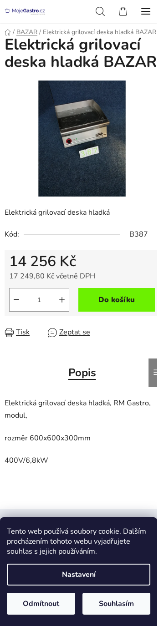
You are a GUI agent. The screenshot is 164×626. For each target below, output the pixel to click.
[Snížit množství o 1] (16, 299)
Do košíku (116, 300)
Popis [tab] (82, 372)
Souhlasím (116, 604)
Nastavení (79, 575)
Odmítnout (41, 604)
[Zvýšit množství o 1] (62, 299)
